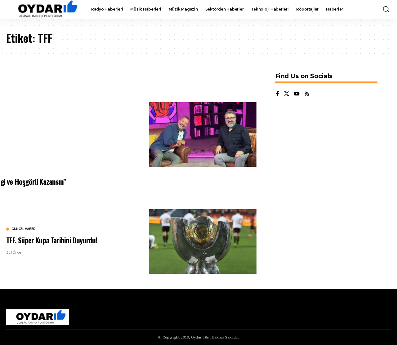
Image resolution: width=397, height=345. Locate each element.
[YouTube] (297, 94)
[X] (286, 94)
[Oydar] (43, 9)
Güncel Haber (23, 229)
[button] (386, 9)
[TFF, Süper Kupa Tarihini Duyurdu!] (202, 241)
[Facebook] (277, 94)
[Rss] (307, 94)
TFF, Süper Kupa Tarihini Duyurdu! (51, 239)
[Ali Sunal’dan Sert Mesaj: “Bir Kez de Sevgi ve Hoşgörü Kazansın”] (202, 134)
